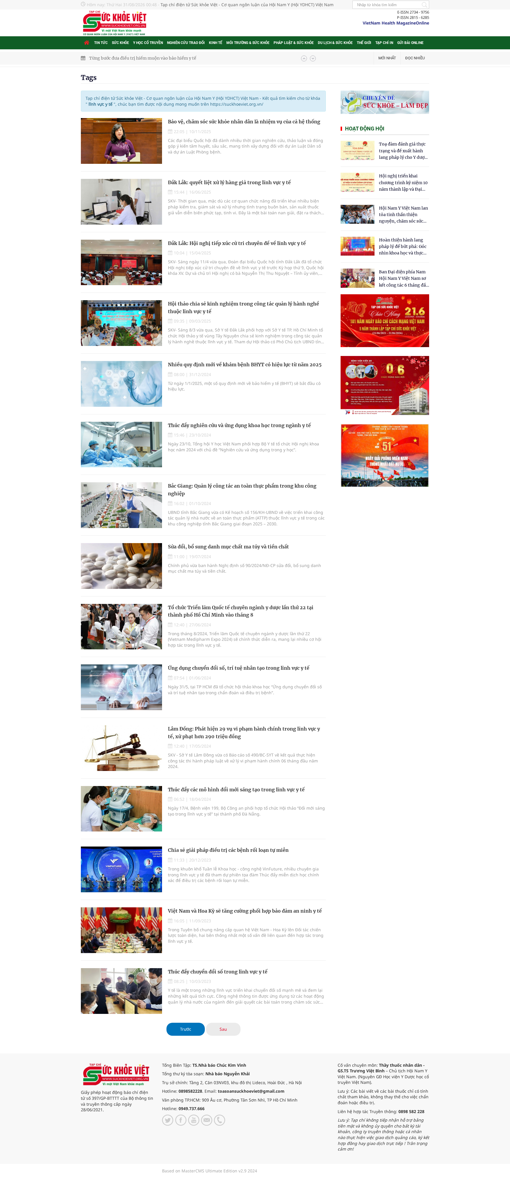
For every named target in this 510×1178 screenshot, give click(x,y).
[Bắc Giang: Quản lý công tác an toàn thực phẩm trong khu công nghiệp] (121, 505)
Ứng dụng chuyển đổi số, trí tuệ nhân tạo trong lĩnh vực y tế (238, 668)
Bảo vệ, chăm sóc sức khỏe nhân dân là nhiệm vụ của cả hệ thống (244, 122)
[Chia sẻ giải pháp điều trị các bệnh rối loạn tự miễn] (121, 869)
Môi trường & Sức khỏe (247, 43)
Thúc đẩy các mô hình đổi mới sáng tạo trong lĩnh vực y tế (236, 790)
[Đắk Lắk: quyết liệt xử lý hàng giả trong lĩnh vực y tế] (121, 202)
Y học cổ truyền (148, 43)
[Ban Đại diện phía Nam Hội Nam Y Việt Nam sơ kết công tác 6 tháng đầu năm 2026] (358, 278)
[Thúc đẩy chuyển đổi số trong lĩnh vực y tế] (121, 991)
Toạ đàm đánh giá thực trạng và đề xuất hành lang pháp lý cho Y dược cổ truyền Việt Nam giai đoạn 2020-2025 (403, 151)
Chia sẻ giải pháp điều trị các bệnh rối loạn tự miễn (228, 850)
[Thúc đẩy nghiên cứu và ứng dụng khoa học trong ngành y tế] (121, 445)
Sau (223, 1029)
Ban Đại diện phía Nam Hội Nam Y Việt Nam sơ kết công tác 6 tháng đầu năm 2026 (404, 278)
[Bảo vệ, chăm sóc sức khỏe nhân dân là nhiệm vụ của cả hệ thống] (121, 141)
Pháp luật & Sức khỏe (294, 43)
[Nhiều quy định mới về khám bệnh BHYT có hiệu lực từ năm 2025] (121, 384)
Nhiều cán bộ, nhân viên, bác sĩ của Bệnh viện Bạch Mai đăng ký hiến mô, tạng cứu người (178, 58)
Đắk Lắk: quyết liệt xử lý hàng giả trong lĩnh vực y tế (229, 182)
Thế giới (364, 43)
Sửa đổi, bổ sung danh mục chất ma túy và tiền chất (228, 547)
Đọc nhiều (415, 58)
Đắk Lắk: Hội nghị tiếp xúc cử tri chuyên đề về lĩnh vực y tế (237, 243)
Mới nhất (387, 58)
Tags (89, 77)
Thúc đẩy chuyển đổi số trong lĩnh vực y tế (217, 972)
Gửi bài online (410, 43)
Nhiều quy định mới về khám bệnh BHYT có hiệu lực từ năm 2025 (245, 364)
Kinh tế (215, 43)
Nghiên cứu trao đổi (186, 43)
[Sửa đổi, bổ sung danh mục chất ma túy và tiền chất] (121, 566)
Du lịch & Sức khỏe (335, 43)
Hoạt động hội (364, 128)
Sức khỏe (120, 43)
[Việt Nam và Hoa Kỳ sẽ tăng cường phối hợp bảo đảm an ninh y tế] (121, 930)
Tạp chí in (384, 43)
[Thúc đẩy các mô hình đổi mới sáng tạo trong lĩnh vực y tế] (121, 809)
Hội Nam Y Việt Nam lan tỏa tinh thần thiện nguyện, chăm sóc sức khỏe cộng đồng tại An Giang (403, 215)
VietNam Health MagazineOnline (396, 23)
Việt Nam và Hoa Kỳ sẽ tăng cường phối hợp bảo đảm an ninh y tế (245, 911)
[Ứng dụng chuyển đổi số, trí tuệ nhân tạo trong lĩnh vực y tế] (121, 687)
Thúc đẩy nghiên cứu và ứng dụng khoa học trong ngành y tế (239, 425)
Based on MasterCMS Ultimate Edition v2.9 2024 (209, 1171)
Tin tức (101, 43)
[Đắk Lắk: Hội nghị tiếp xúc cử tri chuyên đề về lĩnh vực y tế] (121, 262)
